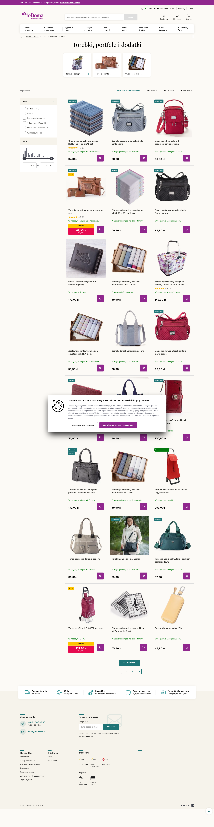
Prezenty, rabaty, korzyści (30, 764)
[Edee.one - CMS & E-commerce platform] (185, 805)
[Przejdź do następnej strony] (139, 671)
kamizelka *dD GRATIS (70, 2)
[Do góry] (209, 811)
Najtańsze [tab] (152, 90)
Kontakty (181, 9)
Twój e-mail (83, 722)
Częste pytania (26, 780)
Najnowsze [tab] (186, 90)
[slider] (24, 159)
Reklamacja (24, 768)
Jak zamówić (25, 757)
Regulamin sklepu (27, 772)
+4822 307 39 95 (36, 722)
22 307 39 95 (153, 9)
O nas (190, 9)
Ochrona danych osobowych (32, 776)
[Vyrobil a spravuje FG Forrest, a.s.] (192, 805)
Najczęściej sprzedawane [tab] (128, 90)
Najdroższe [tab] (169, 90)
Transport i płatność (28, 760)
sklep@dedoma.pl (36, 731)
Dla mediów (52, 760)
